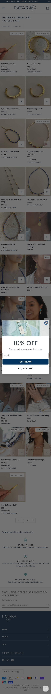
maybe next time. (25, 368)
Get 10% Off (25, 361)
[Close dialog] (46, 323)
